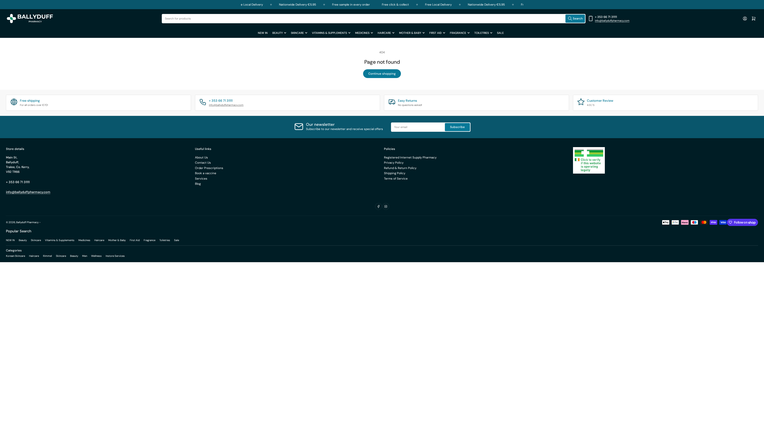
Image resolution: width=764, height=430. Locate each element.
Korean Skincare (15, 256)
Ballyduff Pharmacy (27, 222)
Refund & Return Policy (400, 168)
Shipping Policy (394, 173)
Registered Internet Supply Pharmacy (410, 157)
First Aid (435, 33)
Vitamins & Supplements (329, 33)
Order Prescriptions (209, 168)
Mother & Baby (410, 33)
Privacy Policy (393, 163)
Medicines (362, 33)
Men (84, 256)
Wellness (96, 256)
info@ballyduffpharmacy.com (612, 20)
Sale (500, 33)
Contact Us (203, 163)
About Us (201, 157)
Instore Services (115, 256)
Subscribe (457, 127)
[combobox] (374, 18)
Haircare (384, 33)
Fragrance (458, 33)
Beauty (277, 33)
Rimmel (47, 256)
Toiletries (481, 33)
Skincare (297, 33)
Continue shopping (382, 74)
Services (201, 179)
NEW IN (263, 33)
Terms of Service (396, 179)
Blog (198, 184)
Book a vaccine (205, 173)
